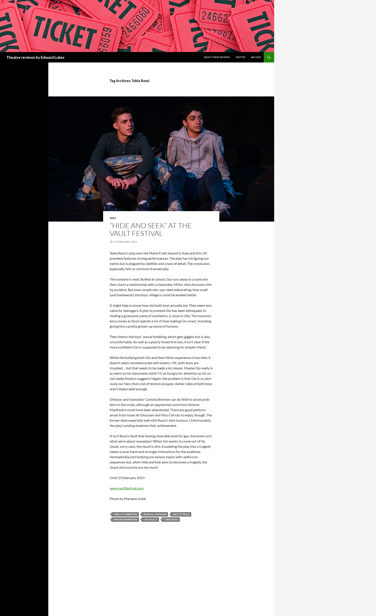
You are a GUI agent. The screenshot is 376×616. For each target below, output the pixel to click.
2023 (113, 218)
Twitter (240, 57)
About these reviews (217, 57)
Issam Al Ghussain (154, 514)
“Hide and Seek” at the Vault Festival (151, 229)
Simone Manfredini (125, 519)
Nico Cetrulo (181, 514)
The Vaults (151, 519)
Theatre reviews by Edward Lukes (35, 57)
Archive (256, 57)
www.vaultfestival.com (126, 488)
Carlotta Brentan (125, 514)
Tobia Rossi (171, 519)
